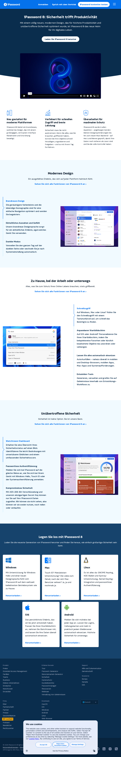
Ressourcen (46, 689)
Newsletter (7, 725)
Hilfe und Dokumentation (91, 668)
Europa (84, 679)
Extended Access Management (15, 671)
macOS (44, 704)
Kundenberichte (48, 683)
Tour (43, 668)
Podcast (6, 722)
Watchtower (8, 689)
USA (83, 685)
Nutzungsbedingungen (10, 747)
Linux (44, 715)
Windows (45, 710)
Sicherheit (45, 677)
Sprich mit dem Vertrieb (64, 4)
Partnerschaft (8, 707)
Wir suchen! (8, 719)
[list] (89, 702)
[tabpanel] (89, 226)
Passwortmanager (49, 686)
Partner (6, 710)
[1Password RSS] (116, 749)
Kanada (85, 682)
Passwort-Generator (50, 671)
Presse (5, 713)
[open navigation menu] (114, 4)
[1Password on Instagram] (110, 749)
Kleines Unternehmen (11, 683)
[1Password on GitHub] (97, 749)
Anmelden (43, 4)
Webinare (45, 691)
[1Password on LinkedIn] (104, 749)
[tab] (25, 208)
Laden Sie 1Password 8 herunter (60, 39)
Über (4, 704)
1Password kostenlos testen (94, 4)
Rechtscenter (8, 728)
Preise (5, 668)
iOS (43, 707)
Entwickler (7, 691)
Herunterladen (13, 595)
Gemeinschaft (87, 671)
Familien (6, 674)
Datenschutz (47, 680)
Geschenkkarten (9, 715)
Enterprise (7, 686)
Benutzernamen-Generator (52, 674)
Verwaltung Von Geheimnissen (53, 694)
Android (45, 713)
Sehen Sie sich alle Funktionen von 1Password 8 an (60, 184)
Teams (5, 677)
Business (6, 680)
